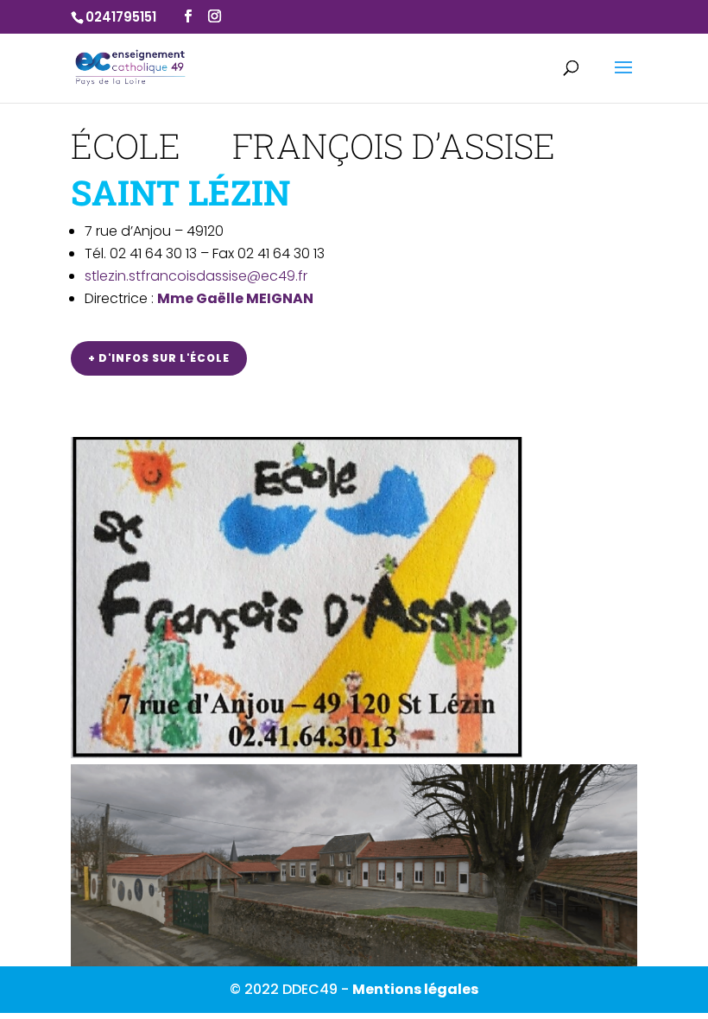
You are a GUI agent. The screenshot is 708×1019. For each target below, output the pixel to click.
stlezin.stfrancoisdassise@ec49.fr (196, 276)
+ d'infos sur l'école (159, 358)
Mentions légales (415, 989)
